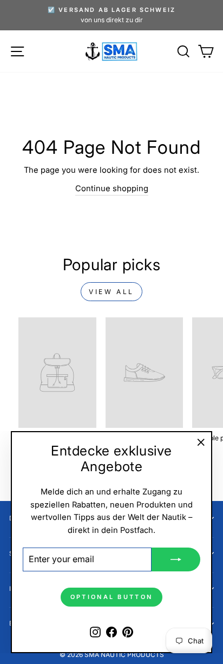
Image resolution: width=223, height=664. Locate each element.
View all (111, 292)
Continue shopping (111, 188)
